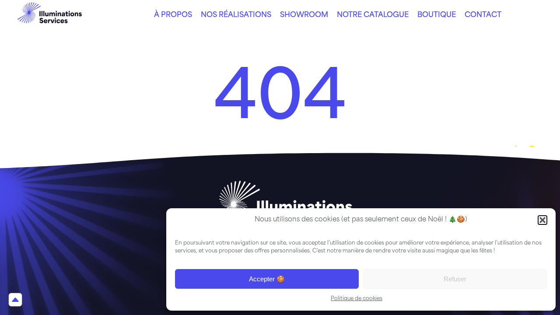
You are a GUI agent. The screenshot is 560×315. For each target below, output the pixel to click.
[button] (542, 220)
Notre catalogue (373, 15)
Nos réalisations (236, 15)
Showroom (304, 15)
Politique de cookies (356, 298)
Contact (483, 15)
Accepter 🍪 (267, 279)
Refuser (455, 279)
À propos (173, 15)
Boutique (436, 15)
